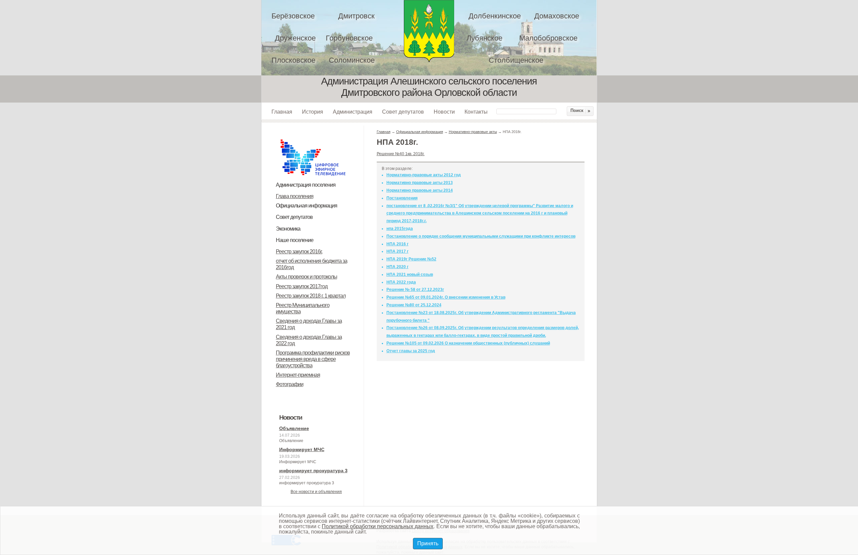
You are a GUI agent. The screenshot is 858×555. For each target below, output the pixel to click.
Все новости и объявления (316, 491)
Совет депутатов (403, 111)
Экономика (288, 229)
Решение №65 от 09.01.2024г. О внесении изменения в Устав (445, 297)
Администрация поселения (305, 185)
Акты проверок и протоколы (306, 277)
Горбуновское (349, 38)
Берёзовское (293, 16)
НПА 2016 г (397, 244)
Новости (444, 111)
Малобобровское (548, 38)
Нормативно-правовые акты (473, 132)
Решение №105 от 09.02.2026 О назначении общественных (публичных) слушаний (468, 343)
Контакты (476, 111)
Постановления (402, 198)
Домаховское (556, 16)
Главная (281, 111)
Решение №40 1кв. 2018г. (401, 153)
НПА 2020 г (397, 266)
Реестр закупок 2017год (301, 286)
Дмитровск (356, 16)
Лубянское (484, 38)
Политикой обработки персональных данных (377, 526)
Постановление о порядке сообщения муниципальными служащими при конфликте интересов (480, 236)
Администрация (352, 111)
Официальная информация (306, 205)
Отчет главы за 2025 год (410, 351)
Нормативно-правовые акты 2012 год (423, 175)
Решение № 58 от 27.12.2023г (415, 289)
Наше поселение (294, 240)
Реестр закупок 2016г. (299, 251)
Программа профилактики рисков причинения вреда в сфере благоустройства (313, 359)
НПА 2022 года (401, 282)
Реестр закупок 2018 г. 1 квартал (311, 296)
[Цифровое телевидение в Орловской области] (313, 138)
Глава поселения (294, 196)
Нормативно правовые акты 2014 (419, 190)
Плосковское (293, 60)
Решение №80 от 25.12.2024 (413, 305)
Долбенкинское (495, 16)
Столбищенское (516, 60)
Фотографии (289, 384)
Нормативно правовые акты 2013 (419, 182)
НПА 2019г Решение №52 (411, 259)
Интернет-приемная (298, 375)
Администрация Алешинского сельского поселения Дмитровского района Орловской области (429, 31)
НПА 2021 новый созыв (409, 274)
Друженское (295, 38)
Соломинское (352, 60)
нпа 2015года (399, 228)
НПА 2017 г (397, 251)
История (312, 111)
